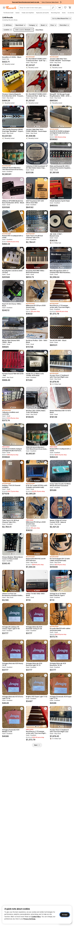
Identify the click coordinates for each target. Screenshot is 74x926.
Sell (59, 7)
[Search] (53, 7)
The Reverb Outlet (8, 12)
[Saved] (65, 7)
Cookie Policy (36, 916)
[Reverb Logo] (11, 7)
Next (35, 745)
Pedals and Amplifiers (28, 12)
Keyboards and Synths (42, 12)
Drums (64, 12)
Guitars (18, 12)
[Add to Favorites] (21, 35)
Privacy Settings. (29, 919)
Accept (64, 915)
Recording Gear (55, 12)
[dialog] (37, 915)
